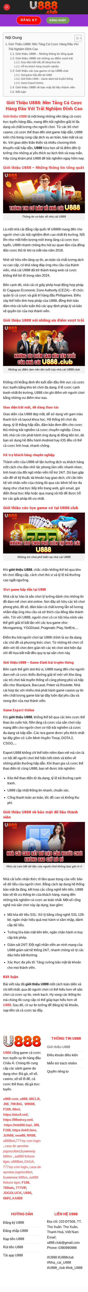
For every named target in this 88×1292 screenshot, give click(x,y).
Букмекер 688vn (15, 1177)
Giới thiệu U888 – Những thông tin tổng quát (44, 53)
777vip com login (28, 1141)
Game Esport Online (32, 83)
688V (7, 1198)
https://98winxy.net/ (18, 1119)
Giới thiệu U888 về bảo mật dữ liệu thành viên (45, 87)
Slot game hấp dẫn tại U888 (36, 75)
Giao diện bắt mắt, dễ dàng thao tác (40, 62)
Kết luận (21, 91)
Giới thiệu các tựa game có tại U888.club (42, 70)
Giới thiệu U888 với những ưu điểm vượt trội (44, 58)
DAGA (29, 1161)
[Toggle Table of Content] (76, 38)
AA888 (17, 1198)
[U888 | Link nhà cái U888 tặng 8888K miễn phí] (44, 7)
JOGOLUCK (12, 1193)
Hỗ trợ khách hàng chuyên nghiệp (40, 66)
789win (8, 1188)
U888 (27, 1193)
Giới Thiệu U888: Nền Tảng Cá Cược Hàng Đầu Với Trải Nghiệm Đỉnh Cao (43, 46)
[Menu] (6, 7)
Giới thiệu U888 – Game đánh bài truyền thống (47, 78)
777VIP (21, 1188)
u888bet (9, 1141)
